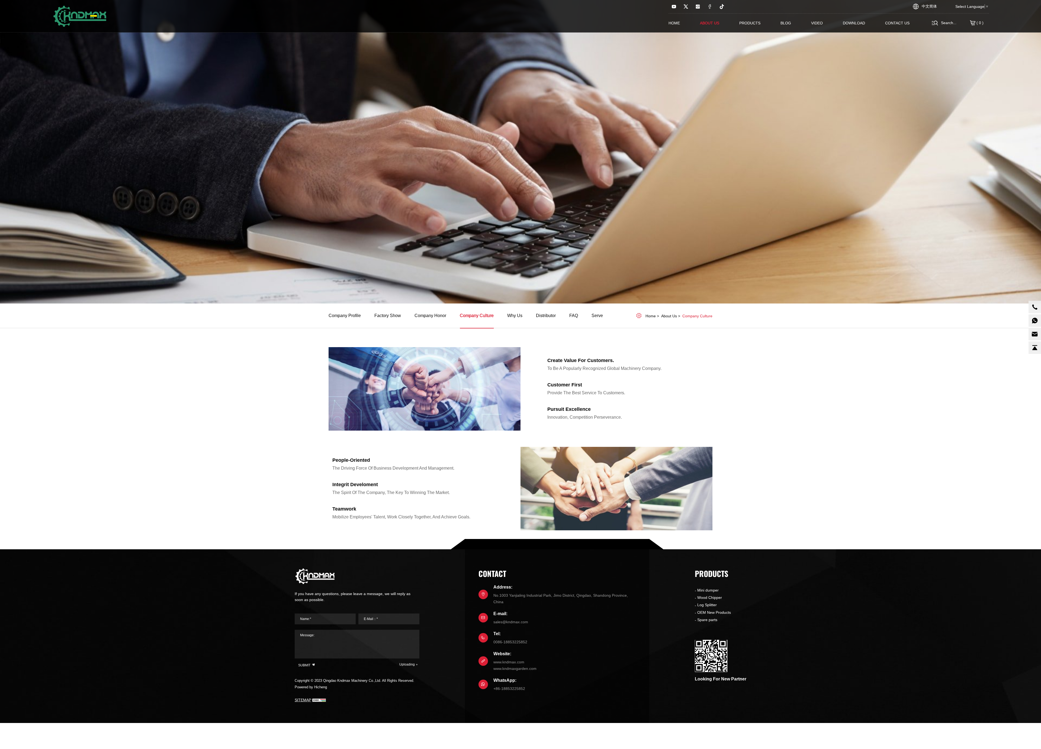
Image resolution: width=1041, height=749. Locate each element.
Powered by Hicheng (311, 687)
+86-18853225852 (509, 688)
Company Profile (345, 315)
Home (674, 23)
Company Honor (430, 315)
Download (854, 23)
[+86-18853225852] (1035, 320)
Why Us (514, 315)
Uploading (407, 664)
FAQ (573, 315)
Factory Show (387, 315)
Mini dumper (708, 590)
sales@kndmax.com (510, 622)
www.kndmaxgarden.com (514, 668)
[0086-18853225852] (1035, 307)
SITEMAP (303, 700)
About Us (669, 316)
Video (817, 23)
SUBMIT (304, 665)
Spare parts (707, 620)
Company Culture (477, 315)
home (650, 316)
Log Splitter (707, 605)
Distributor (546, 315)
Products (749, 23)
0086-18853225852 (510, 642)
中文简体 (929, 6)
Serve (597, 315)
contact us (897, 23)
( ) (979, 23)
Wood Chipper (709, 597)
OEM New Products (714, 612)
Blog (785, 23)
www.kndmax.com (508, 662)
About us (709, 23)
